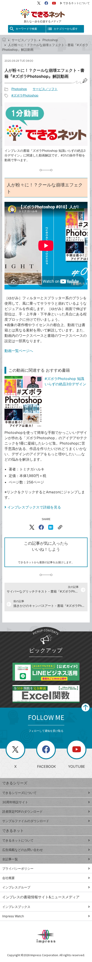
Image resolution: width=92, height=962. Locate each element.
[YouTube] (54, 3)
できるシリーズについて (19, 793)
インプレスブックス (16, 907)
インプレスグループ (16, 887)
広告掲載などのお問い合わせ (22, 850)
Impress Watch (13, 916)
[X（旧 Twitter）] (38, 3)
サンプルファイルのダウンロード (25, 821)
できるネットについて (76, 3)
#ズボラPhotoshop (24, 95)
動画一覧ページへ (18, 350)
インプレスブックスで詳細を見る (34, 507)
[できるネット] (4, 40)
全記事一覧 (10, 859)
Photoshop (50, 40)
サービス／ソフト (24, 40)
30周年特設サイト (15, 802)
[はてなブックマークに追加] (50, 527)
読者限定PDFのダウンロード (22, 811)
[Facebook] (46, 3)
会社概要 (8, 878)
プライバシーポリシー (17, 868)
